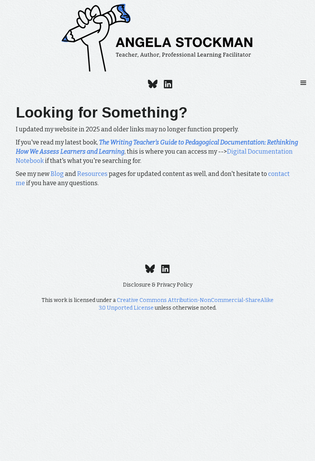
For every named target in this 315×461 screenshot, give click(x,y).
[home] (157, 37)
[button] (303, 83)
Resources (92, 173)
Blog (57, 173)
